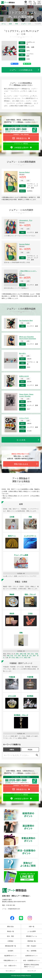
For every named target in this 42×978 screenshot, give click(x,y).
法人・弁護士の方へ (10, 965)
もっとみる (21, 439)
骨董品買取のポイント (10, 960)
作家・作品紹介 (31, 946)
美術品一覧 (10, 931)
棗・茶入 (29, 655)
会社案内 (10, 951)
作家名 (12, 749)
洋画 (28, 47)
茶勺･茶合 (12, 657)
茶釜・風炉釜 (22, 655)
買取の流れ (10, 926)
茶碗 (8, 655)
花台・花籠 (34, 654)
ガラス (21, 657)
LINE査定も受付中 (21, 147)
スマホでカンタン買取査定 (21, 143)
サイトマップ (31, 971)
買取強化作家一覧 (10, 946)
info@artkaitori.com (14, 909)
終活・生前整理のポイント (31, 960)
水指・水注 (13, 655)
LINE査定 (10, 941)
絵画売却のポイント (31, 955)
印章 (29, 657)
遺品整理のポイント (10, 955)
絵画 (32, 47)
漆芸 (25, 657)
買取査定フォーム (31, 936)
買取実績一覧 (31, 941)
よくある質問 (31, 931)
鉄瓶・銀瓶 (19, 654)
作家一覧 (31, 926)
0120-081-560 (10, 905)
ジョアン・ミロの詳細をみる (21, 70)
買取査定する (21, 138)
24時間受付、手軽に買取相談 (21, 134)
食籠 (17, 657)
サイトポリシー (10, 971)
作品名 (30, 749)
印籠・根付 (26, 654)
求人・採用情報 (31, 951)
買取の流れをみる (21, 464)
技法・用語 (10, 936)
